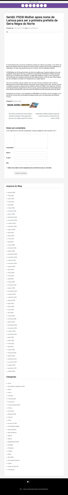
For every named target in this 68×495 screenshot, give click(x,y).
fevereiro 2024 (12, 285)
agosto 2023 (11, 300)
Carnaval (10, 395)
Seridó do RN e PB (13, 466)
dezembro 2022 (12, 325)
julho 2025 (11, 232)
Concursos (11, 402)
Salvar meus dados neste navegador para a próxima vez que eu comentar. (30, 168)
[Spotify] (37, 5)
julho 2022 (11, 337)
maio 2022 (11, 343)
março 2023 (11, 316)
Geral (9, 420)
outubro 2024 (12, 260)
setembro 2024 (12, 263)
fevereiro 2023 (12, 319)
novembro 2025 (12, 220)
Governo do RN (12, 423)
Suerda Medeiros (33, 28)
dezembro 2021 (12, 359)
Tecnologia (11, 469)
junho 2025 (11, 235)
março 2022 (11, 349)
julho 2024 (11, 269)
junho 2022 (11, 340)
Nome (8, 152)
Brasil (9, 389)
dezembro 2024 (12, 254)
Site (7, 163)
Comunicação (12, 398)
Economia (11, 411)
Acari (9, 383)
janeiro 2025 (11, 251)
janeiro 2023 (11, 322)
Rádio (9, 454)
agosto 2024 (11, 266)
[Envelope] (45, 5)
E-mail (8, 158)
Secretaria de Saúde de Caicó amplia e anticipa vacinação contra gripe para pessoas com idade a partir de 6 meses (21, 116)
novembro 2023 (12, 291)
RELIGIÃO (10, 457)
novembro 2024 (12, 257)
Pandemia (11, 448)
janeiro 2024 (11, 288)
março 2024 (11, 282)
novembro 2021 (12, 362)
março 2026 (11, 208)
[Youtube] (34, 5)
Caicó (9, 392)
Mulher (10, 435)
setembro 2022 (12, 334)
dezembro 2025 (12, 217)
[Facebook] (26, 5)
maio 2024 (11, 275)
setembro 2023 (12, 297)
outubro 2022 (12, 331)
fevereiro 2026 (12, 211)
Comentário (10, 147)
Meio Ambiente (12, 432)
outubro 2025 (12, 223)
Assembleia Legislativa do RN (16, 386)
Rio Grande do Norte (13, 460)
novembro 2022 (12, 328)
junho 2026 (11, 198)
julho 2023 (11, 303)
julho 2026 (11, 195)
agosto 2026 (11, 192)
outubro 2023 (12, 294)
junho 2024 (11, 272)
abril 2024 (11, 279)
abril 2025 (11, 242)
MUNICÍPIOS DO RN (13, 442)
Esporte (10, 417)
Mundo (10, 439)
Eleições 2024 (17, 101)
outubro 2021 (12, 365)
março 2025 (11, 245)
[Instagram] (22, 5)
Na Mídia (10, 445)
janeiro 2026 (11, 214)
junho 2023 (11, 306)
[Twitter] (30, 5)
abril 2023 (11, 312)
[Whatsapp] (41, 5)
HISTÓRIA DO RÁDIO (13, 426)
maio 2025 (11, 239)
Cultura (10, 408)
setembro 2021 (12, 368)
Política (10, 451)
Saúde (10, 463)
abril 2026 (11, 205)
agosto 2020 (11, 371)
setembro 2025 (12, 226)
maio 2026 (11, 202)
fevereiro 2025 (12, 248)
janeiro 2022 (11, 356)
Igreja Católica (12, 429)
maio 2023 (11, 309)
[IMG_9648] (22, 105)
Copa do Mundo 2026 (14, 405)
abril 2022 (11, 346)
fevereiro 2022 (12, 353)
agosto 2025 (11, 229)
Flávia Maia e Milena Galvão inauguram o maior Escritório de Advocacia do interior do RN (47, 116)
